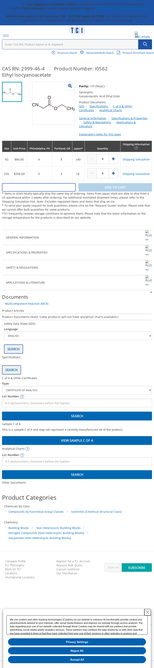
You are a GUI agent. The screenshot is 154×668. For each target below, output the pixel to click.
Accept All (77, 659)
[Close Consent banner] (147, 612)
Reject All (77, 650)
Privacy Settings (77, 642)
